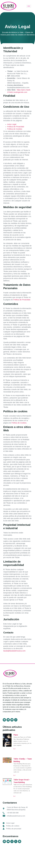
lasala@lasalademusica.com (14, 651)
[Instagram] (12, 841)
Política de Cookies (14, 129)
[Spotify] (19, 841)
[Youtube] (8, 841)
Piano (16, 735)
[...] (14, 748)
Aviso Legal (11, 124)
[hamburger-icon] (29, 6)
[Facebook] (4, 841)
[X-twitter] (15, 841)
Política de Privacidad (15, 127)
